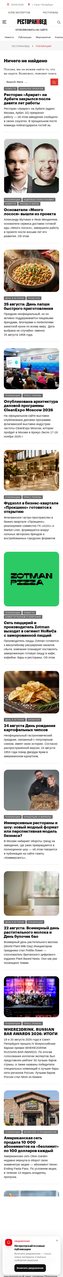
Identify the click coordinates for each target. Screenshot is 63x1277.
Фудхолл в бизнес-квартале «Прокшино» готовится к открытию (31, 507)
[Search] (59, 22)
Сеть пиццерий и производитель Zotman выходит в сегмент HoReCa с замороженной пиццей (30, 629)
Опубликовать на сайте (31, 29)
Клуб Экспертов (19, 12)
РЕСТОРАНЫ (50, 12)
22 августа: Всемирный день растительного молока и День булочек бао (31, 932)
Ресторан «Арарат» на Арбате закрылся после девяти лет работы (27, 99)
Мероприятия (43, 37)
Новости (9, 37)
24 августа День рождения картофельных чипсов (29, 728)
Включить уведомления (30, 1268)
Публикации (24, 37)
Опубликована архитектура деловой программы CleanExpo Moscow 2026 (31, 406)
